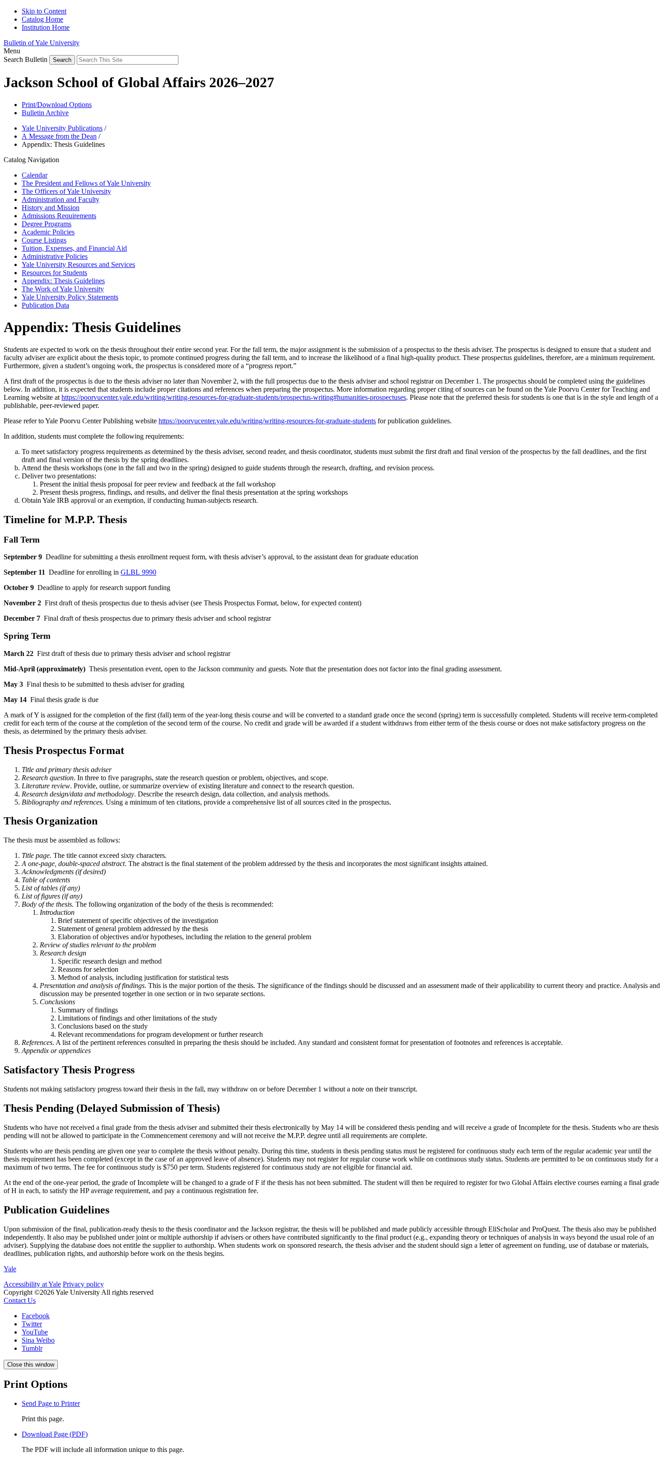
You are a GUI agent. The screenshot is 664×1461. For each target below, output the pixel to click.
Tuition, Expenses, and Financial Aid (74, 248)
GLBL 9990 (138, 572)
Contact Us (20, 1300)
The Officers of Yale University (66, 191)
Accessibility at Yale (32, 1284)
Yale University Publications (62, 128)
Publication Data (45, 305)
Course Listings (44, 240)
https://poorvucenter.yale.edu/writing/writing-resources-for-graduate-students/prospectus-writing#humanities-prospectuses (233, 397)
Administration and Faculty (60, 199)
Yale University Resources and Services (78, 264)
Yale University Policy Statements (70, 297)
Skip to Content (44, 11)
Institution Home (46, 27)
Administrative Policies (55, 256)
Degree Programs (46, 224)
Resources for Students (54, 272)
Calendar (34, 175)
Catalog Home (42, 19)
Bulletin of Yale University (41, 43)
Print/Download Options (57, 104)
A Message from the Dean (59, 136)
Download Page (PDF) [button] (55, 1434)
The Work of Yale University (63, 289)
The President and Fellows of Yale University (86, 183)
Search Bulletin (25, 59)
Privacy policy (83, 1284)
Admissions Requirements (59, 216)
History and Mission (50, 207)
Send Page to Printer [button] (51, 1403)
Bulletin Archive (45, 113)
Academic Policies (48, 232)
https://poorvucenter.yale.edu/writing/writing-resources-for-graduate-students (267, 421)
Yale (10, 1269)
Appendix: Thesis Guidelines (63, 281)
